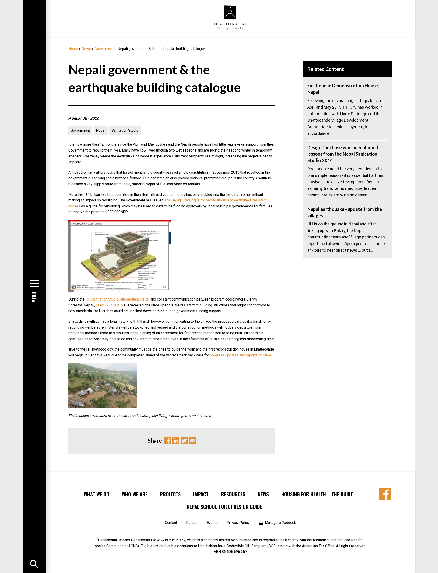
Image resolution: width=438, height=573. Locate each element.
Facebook (167, 440)
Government (104, 49)
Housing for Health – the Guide (317, 494)
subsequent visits (134, 299)
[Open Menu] (34, 564)
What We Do (96, 494)
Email (192, 440)
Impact (201, 494)
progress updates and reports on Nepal (241, 355)
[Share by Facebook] (385, 494)
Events (212, 523)
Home (73, 49)
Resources (233, 494)
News (86, 49)
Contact (171, 523)
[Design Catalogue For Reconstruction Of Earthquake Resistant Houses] (119, 222)
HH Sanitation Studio (102, 299)
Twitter (184, 440)
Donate (192, 523)
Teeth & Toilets (108, 305)
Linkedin (175, 440)
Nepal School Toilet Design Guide (224, 506)
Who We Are (135, 494)
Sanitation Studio (125, 130)
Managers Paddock (280, 523)
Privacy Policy (238, 523)
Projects (170, 494)
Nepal (100, 130)
